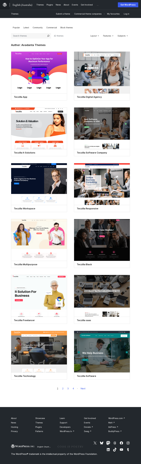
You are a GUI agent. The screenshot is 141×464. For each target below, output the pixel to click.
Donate (88, 427)
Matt (111, 422)
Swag (87, 431)
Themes (14, 14)
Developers (65, 427)
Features (107, 36)
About (14, 418)
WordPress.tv (67, 431)
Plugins (38, 427)
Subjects (122, 36)
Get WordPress (128, 5)
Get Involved (90, 418)
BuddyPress (115, 431)
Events (87, 422)
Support (63, 422)
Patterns (39, 431)
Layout (93, 36)
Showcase (40, 418)
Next (83, 388)
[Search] (48, 36)
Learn (62, 418)
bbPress (113, 427)
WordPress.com (116, 418)
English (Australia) (45, 447)
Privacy (14, 431)
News (13, 422)
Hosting (14, 427)
